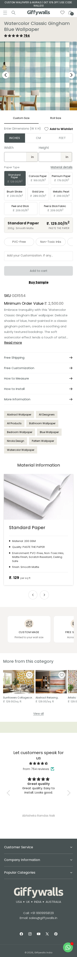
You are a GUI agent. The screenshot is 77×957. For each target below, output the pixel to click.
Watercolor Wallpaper (20, 450)
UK (28, 902)
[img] (39, 763)
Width (9, 147)
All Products (14, 423)
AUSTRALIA (53, 902)
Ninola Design (15, 441)
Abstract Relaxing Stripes (47, 697)
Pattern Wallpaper (43, 441)
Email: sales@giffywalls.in (38, 918)
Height (44, 147)
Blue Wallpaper (49, 432)
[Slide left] (32, 594)
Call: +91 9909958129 (38, 913)
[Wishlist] (63, 13)
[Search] (13, 12)
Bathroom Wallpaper (42, 423)
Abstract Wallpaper (19, 414)
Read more (13, 342)
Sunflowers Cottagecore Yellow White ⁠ (18, 697)
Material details (61, 167)
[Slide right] (44, 594)
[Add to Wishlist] (29, 675)
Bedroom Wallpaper (19, 432)
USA (19, 902)
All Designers (47, 414)
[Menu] (5, 12)
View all (38, 714)
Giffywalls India (43, 952)
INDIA (37, 902)
